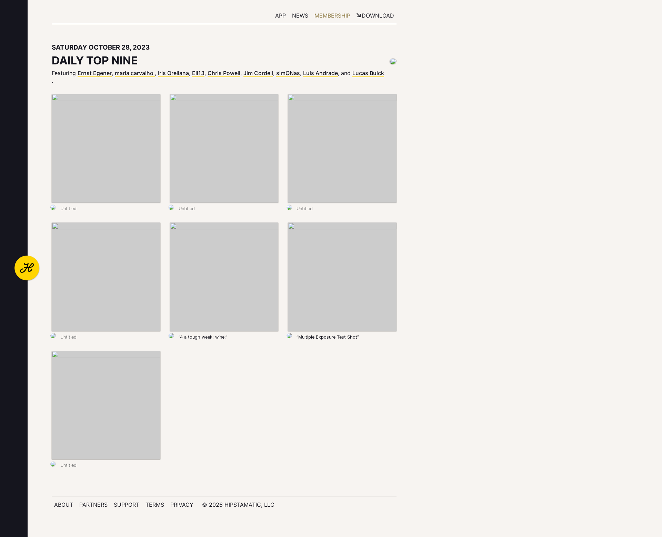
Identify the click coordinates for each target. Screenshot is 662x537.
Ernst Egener (95, 73)
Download (378, 15)
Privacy (181, 504)
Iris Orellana (173, 73)
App (280, 15)
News (300, 15)
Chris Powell (224, 73)
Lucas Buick (368, 73)
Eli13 (198, 73)
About (63, 504)
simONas (288, 73)
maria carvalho (135, 73)
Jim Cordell (258, 73)
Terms (155, 504)
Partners (93, 504)
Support (126, 504)
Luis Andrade (320, 73)
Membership (332, 15)
